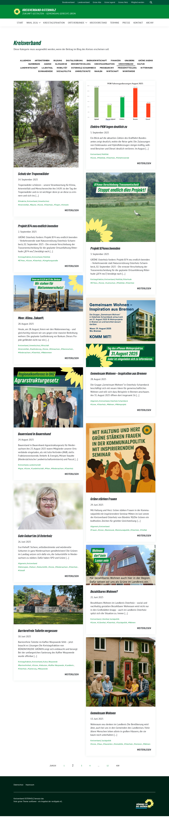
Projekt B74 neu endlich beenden (38, 226)
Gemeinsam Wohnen (103, 713)
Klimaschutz (55, 349)
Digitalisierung (74, 60)
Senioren (138, 744)
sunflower (33, 801)
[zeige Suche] (151, 2)
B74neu (94, 283)
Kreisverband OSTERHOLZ (39, 10)
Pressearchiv (107, 68)
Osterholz (49, 205)
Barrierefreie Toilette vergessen (37, 631)
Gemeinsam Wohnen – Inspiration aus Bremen (118, 373)
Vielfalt (144, 530)
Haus (100, 744)
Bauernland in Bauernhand (34, 434)
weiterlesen (72, 210)
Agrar (21, 468)
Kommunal (110, 530)
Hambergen (34, 64)
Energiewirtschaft (97, 60)
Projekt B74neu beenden (105, 248)
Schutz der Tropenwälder (33, 174)
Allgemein (25, 60)
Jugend (47, 64)
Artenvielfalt (24, 205)
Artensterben (42, 60)
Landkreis (70, 665)
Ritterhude (147, 68)
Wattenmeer (47, 352)
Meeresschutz (67, 349)
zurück (53, 765)
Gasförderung (36, 349)
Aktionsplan (23, 567)
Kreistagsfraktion (105, 64)
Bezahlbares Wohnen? (104, 592)
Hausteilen (108, 744)
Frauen (94, 530)
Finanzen (116, 60)
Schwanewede (45, 71)
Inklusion (43, 665)
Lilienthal (47, 68)
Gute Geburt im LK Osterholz (35, 536)
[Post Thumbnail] (46, 123)
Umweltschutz (83, 71)
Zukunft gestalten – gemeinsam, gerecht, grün (49, 13)
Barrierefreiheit (25, 665)
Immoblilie (119, 744)
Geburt (33, 567)
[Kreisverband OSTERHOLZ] (17, 11)
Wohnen (111, 404)
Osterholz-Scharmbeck (83, 68)
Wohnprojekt (121, 404)
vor (117, 765)
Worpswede (129, 71)
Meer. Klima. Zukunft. (31, 318)
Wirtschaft (112, 71)
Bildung (58, 60)
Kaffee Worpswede (56, 665)
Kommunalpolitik (122, 530)
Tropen (57, 205)
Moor (48, 468)
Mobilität (62, 68)
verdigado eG (56, 801)
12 (108, 765)
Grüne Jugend (145, 60)
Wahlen (98, 71)
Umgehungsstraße (51, 260)
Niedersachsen (25, 352)
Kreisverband (126, 64)
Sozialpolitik (64, 71)
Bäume (33, 205)
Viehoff (22, 570)
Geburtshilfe (42, 567)
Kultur (141, 64)
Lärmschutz (110, 283)
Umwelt (65, 205)
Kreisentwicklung (81, 64)
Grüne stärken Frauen (103, 499)
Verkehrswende (123, 158)
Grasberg (129, 60)
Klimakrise (61, 64)
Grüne (40, 205)
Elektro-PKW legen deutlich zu (108, 127)
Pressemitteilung (127, 68)
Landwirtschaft (29, 68)
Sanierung (33, 669)
